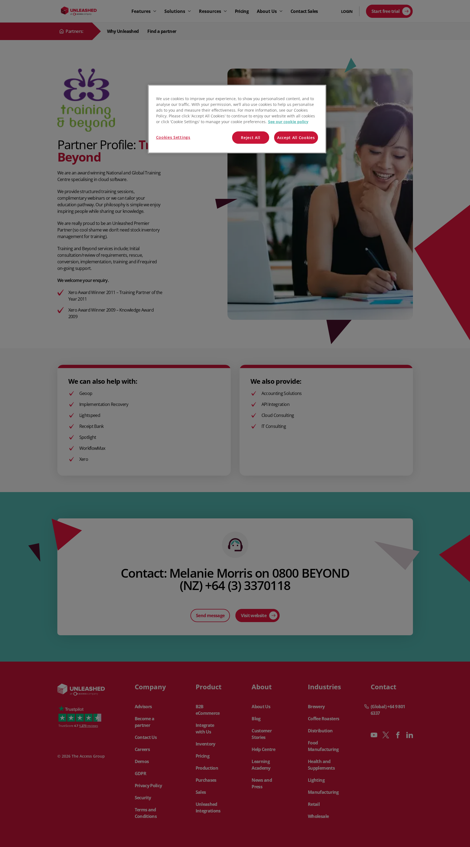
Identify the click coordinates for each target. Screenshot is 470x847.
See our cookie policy (288, 121)
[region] (237, 119)
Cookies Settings (173, 137)
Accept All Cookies (296, 137)
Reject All (250, 137)
